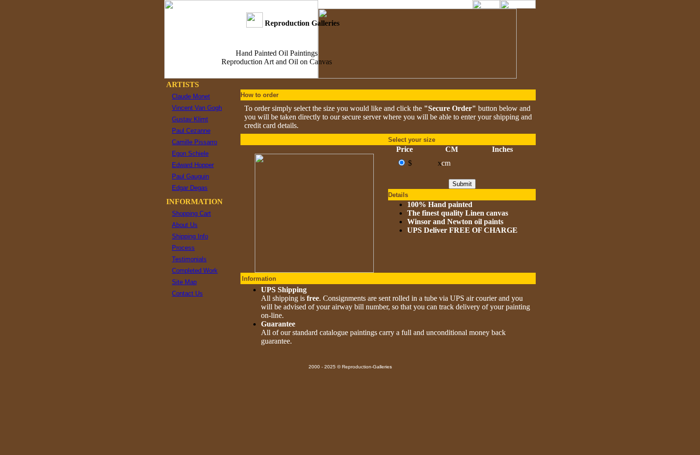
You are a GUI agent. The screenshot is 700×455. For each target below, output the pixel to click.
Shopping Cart (191, 213)
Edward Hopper (193, 164)
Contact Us (187, 293)
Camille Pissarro (194, 142)
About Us (185, 224)
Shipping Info (190, 236)
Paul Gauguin (190, 176)
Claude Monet (191, 96)
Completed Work (195, 270)
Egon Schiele (190, 153)
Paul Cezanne (191, 130)
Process (183, 247)
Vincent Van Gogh (197, 107)
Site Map (184, 282)
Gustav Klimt (190, 119)
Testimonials (189, 259)
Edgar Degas (190, 187)
